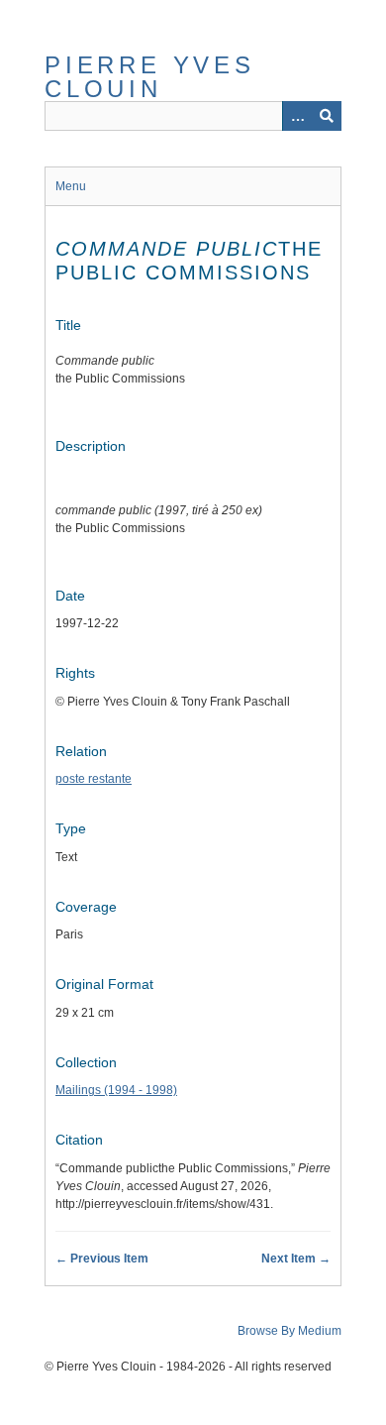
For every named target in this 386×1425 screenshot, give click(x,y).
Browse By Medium (289, 1331)
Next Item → (296, 1258)
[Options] (297, 116)
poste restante (93, 779)
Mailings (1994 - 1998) (116, 1090)
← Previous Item (101, 1258)
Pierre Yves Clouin (150, 77)
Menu (70, 186)
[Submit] (326, 116)
